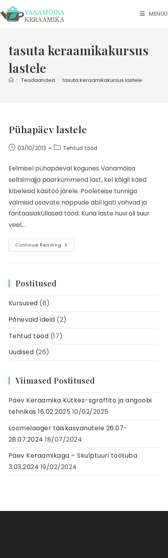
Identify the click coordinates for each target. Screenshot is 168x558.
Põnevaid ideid (32, 319)
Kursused (23, 303)
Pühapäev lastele (48, 129)
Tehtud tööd (80, 148)
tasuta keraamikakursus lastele (102, 80)
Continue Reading (44, 246)
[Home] (11, 80)
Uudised (21, 352)
